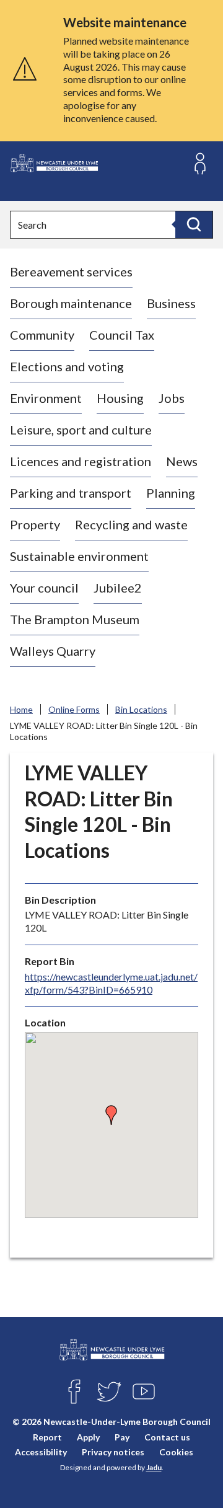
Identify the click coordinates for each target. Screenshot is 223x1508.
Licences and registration (80, 461)
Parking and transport (70, 492)
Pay (122, 1437)
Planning (170, 492)
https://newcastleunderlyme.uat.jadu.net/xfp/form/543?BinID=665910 (111, 983)
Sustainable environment (79, 556)
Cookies (176, 1452)
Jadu (154, 1467)
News (182, 461)
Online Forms (74, 709)
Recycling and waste (131, 524)
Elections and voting (67, 366)
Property (35, 524)
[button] (111, 1115)
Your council (44, 587)
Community (42, 334)
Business (171, 303)
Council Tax (121, 334)
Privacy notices (113, 1452)
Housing (120, 397)
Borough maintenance (71, 303)
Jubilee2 (118, 587)
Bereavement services (71, 271)
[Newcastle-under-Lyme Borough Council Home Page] (53, 163)
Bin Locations (141, 709)
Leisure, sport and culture (81, 429)
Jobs (172, 397)
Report (47, 1437)
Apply (88, 1437)
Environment (46, 397)
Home (21, 709)
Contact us (167, 1437)
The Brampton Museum (74, 619)
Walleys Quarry (52, 650)
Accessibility (41, 1452)
